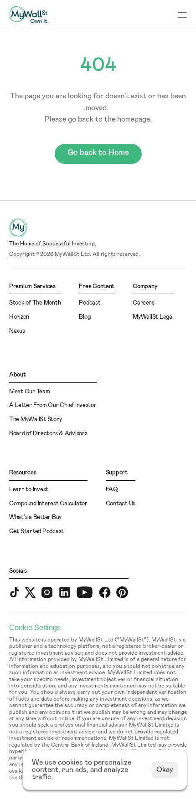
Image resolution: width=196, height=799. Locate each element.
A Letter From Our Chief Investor (53, 405)
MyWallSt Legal (153, 317)
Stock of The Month (35, 303)
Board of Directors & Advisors (48, 434)
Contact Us (120, 504)
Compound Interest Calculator (48, 504)
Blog (84, 317)
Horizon (19, 317)
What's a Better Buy (35, 517)
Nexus (17, 331)
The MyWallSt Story (35, 419)
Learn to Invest (28, 490)
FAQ (112, 490)
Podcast (89, 303)
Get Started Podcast (36, 531)
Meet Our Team (29, 392)
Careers (143, 303)
